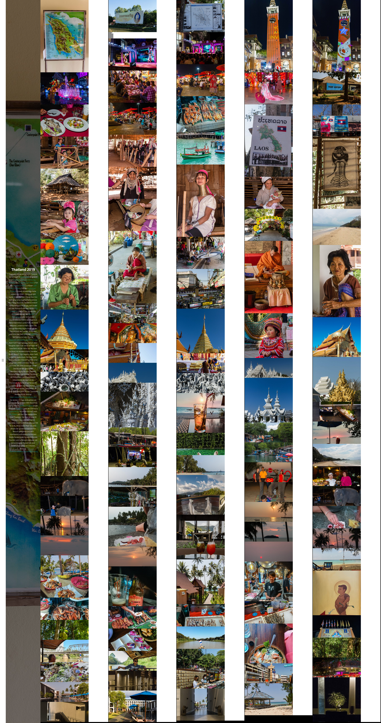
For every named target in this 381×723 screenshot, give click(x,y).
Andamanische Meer (26, 283)
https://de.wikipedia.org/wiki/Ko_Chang (23, 451)
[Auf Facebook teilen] (18, 461)
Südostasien (24, 277)
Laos (23, 280)
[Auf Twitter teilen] (22, 461)
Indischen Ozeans (19, 286)
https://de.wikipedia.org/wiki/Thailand (23, 340)
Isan (14, 314)
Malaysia (12, 283)
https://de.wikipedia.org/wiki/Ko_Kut (23, 397)
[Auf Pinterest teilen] (25, 461)
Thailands (19, 408)
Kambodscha (30, 280)
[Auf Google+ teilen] (29, 461)
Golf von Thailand (26, 406)
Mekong (34, 334)
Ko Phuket (13, 414)
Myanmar (16, 280)
